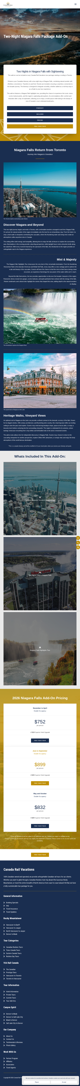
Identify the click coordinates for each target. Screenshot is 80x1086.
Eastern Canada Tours (13, 953)
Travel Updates (11, 912)
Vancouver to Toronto (13, 976)
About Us (9, 1036)
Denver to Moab (11, 934)
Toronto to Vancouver (13, 979)
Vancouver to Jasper (13, 928)
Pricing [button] (40, 120)
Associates (10, 1065)
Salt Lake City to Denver (14, 1023)
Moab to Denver (11, 1020)
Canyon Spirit (10, 1007)
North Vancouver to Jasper (15, 931)
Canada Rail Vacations (19, 870)
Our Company (10, 1029)
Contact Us (10, 1039)
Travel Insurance (12, 909)
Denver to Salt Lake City (14, 1017)
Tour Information (11, 985)
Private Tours (11, 995)
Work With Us (10, 1051)
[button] (75, 4)
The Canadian (11, 969)
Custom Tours (11, 998)
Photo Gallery (11, 1045)
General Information (13, 896)
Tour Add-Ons (11, 1001)
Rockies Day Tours (12, 956)
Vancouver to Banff (13, 925)
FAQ (7, 906)
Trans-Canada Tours (13, 950)
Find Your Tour (40, 740)
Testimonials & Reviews (14, 1042)
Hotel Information (12, 992)
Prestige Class (11, 972)
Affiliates (9, 1061)
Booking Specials (12, 903)
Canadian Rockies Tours (14, 947)
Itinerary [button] (40, 108)
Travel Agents (11, 1068)
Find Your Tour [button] (40, 126)
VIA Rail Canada (11, 963)
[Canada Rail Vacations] (8, 4)
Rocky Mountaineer (13, 918)
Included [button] (40, 114)
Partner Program (12, 1058)
